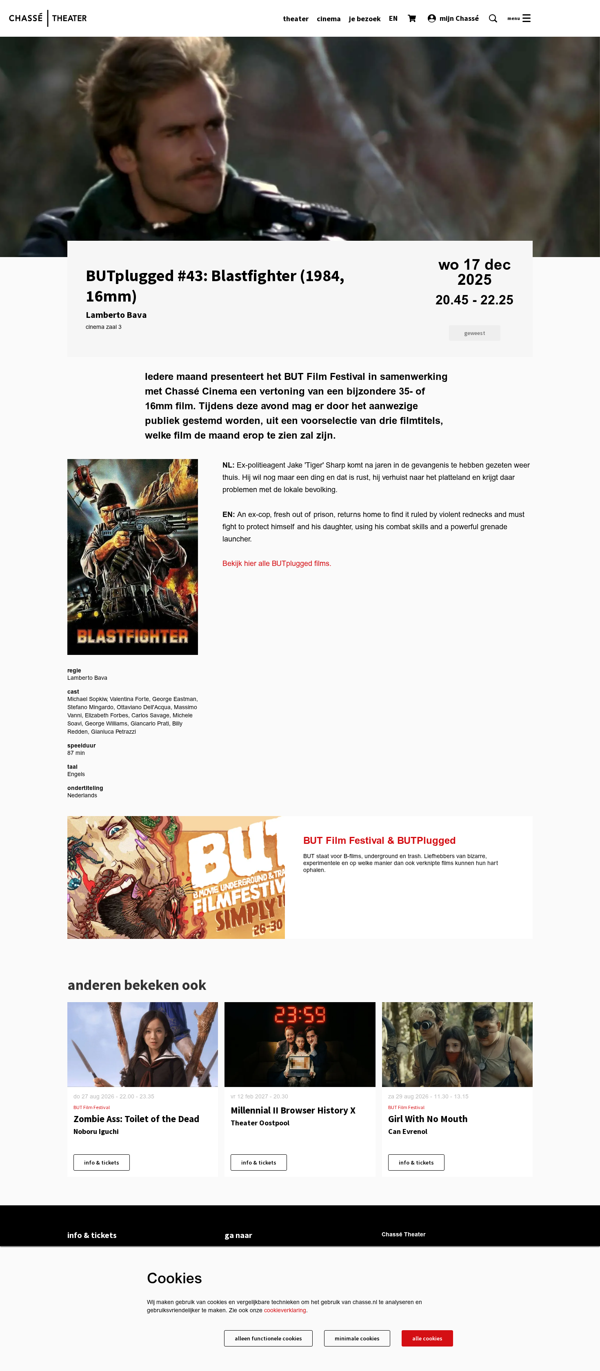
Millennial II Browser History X (293, 1110)
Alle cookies (427, 1338)
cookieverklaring (285, 1310)
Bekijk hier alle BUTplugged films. (276, 563)
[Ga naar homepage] (48, 18)
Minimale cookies (357, 1338)
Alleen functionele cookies (268, 1338)
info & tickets (101, 1162)
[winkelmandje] (413, 18)
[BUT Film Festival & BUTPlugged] (176, 877)
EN (393, 18)
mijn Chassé (459, 18)
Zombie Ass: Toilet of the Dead (136, 1119)
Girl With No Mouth (428, 1119)
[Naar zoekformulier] (493, 18)
